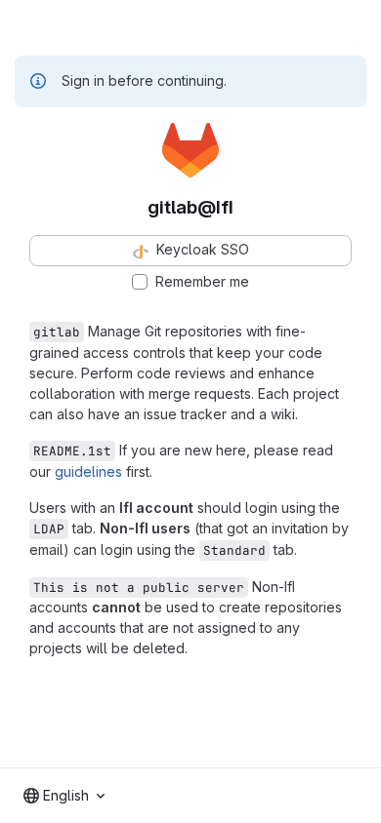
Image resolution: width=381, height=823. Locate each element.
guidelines (88, 471)
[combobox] (64, 795)
